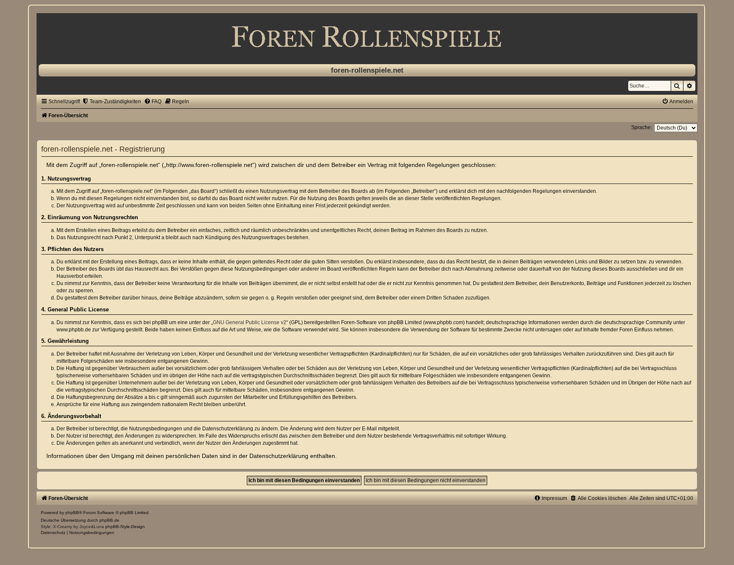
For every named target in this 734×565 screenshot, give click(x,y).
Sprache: (641, 127)
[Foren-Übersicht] (367, 36)
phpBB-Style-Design (125, 526)
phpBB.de (109, 520)
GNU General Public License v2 (249, 322)
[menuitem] (111, 102)
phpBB (72, 512)
